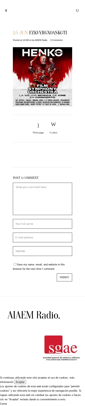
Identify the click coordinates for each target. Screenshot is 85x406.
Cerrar (3, 403)
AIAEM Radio (41, 40)
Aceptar (20, 382)
